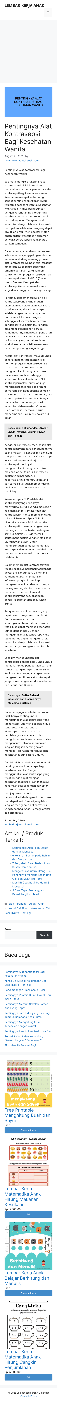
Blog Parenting (17, 903)
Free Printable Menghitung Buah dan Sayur (27, 1115)
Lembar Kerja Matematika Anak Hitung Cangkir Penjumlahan (23, 1359)
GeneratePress (28, 1396)
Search (9, 929)
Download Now (28, 1130)
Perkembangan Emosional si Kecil (25, 989)
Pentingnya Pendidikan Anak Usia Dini (28, 1031)
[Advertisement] (28, 49)
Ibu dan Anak (36, 903)
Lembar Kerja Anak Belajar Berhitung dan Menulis (27, 1278)
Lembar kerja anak (24, 5)
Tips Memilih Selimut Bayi (20, 1045)
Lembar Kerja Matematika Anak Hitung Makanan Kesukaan (23, 1196)
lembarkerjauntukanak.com (22, 824)
